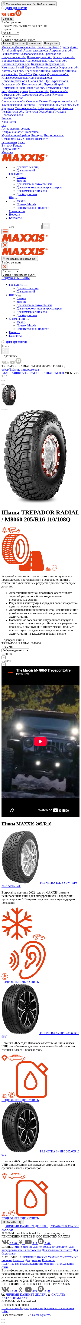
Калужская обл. (55, 64)
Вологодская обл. (64, 57)
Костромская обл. (13, 70)
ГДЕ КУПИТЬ (29, 981)
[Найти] (46, 226)
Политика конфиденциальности (22, 1263)
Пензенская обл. (32, 84)
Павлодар (37, 135)
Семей (6, 138)
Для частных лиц (28, 167)
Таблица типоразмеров (24, 369)
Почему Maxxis (26, 204)
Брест (21, 142)
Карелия (30, 67)
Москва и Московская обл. (19, 47)
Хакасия (67, 108)
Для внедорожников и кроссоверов (39, 187)
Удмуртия (8, 108)
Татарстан (29, 104)
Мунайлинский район (16, 135)
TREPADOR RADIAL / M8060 (44, 373)
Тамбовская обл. (12, 104)
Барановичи (9, 142)
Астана (25, 128)
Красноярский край (64, 70)
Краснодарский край (38, 70)
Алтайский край (12, 50)
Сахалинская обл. (13, 98)
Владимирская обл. (14, 57)
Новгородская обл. (40, 77)
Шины (13, 197)
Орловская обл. (11, 84)
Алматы (15, 128)
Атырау (6, 132)
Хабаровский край (49, 108)
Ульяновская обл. (26, 108)
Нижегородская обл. (15, 77)
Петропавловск (54, 135)
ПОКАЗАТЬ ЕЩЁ (12, 1222)
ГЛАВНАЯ (9, 373)
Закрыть (7, 18)
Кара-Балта (9, 121)
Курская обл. (10, 74)
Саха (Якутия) (54, 94)
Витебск (7, 145)
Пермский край (54, 84)
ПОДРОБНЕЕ (11, 981)
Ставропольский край (63, 101)
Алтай (74, 47)
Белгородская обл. (32, 53)
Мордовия (39, 74)
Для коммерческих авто (32, 190)
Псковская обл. (35, 87)
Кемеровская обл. (47, 67)
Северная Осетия (37, 101)
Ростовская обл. (39, 91)
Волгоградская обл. (39, 57)
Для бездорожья (27, 194)
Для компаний (26, 170)
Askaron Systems (39, 1315)
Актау (5, 128)
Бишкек (6, 118)
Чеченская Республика (39, 111)
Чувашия (60, 111)
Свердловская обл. (13, 101)
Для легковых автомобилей (34, 184)
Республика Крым (57, 87)
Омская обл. (36, 81)
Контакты (15, 218)
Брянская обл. (53, 53)
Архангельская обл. (36, 50)
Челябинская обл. (13, 111)
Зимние (21, 180)
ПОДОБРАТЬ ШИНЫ (16, 278)
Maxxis (21, 201)
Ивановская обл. (36, 60)
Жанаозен (18, 132)
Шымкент (41, 138)
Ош (4, 125)
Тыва (76, 104)
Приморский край (13, 87)
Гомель (17, 145)
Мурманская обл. (58, 74)
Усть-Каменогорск (22, 138)
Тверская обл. (46, 104)
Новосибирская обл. (15, 81)
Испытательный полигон (33, 207)
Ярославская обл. (13, 115)
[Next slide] (6, 409)
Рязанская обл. (59, 91)
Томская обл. (63, 104)
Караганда (32, 132)
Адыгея (64, 47)
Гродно (6, 148)
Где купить (16, 173)
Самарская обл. (11, 94)
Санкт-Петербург (48, 47)
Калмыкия (37, 64)
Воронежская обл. (13, 60)
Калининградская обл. (16, 64)
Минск (15, 148)
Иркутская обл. (57, 60)
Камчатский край (13, 67)
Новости (14, 214)
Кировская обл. (69, 67)
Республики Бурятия (15, 91)
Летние (21, 177)
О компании (17, 211)
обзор (5, 369)
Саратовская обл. (33, 94)
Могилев (7, 152)
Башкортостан (11, 53)
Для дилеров (33, 1260)
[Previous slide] (3, 409)
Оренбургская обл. (57, 81)
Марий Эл (25, 74)
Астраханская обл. (61, 50)
